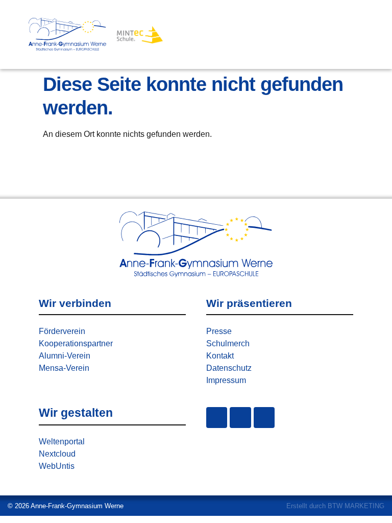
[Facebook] (240, 417)
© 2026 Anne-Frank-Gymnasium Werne (66, 506)
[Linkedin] (264, 417)
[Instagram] (216, 417)
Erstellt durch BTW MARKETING (335, 506)
